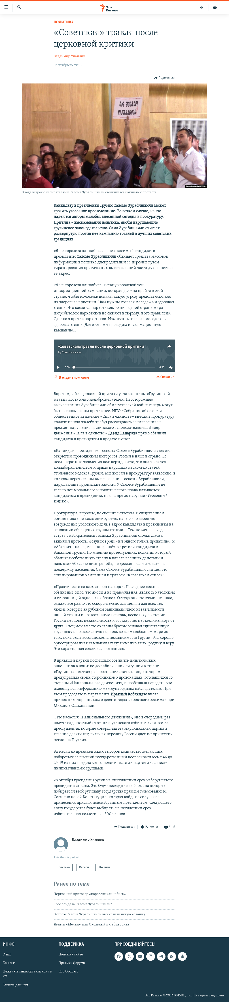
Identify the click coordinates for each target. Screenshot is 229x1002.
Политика (64, 22)
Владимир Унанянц (69, 56)
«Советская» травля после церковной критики (101, 346)
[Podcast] (182, 956)
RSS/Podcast (68, 971)
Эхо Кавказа (72, 352)
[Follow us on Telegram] (161, 956)
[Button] (165, 78)
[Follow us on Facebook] (118, 956)
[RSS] (172, 956)
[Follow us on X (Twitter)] (129, 956)
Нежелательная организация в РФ (27, 974)
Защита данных (15, 985)
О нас (7, 954)
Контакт (9, 963)
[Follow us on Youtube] (140, 956)
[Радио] (201, 7)
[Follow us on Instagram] (150, 956)
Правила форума (72, 963)
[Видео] (215, 7)
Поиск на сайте (71, 954)
